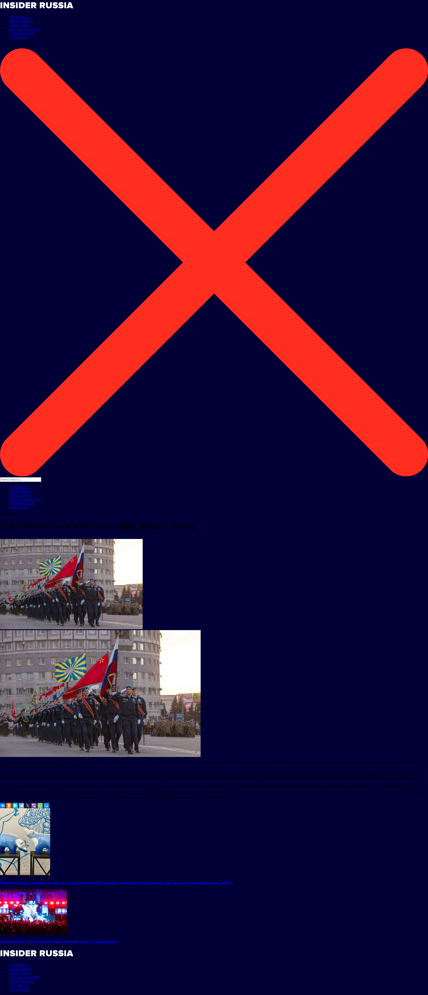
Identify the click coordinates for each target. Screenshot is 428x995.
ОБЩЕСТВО (19, 25)
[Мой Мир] (46, 805)
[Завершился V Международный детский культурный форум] (33, 933)
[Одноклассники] (9, 805)
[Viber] (34, 805)
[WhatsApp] (40, 805)
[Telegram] (21, 805)
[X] (27, 805)
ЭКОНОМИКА (21, 21)
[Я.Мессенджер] (15, 805)
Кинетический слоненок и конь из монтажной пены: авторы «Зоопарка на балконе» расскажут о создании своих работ (116, 882)
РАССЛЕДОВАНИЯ (24, 29)
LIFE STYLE (19, 37)
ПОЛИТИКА (19, 17)
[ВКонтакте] (2, 805)
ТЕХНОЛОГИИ (21, 33)
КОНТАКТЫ (19, 989)
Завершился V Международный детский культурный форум (58, 941)
